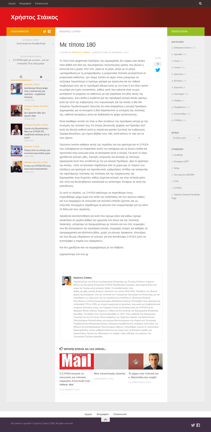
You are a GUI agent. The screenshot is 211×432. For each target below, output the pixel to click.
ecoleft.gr (178, 155)
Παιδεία (177, 100)
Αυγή (176, 61)
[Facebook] (49, 31)
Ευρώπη (178, 87)
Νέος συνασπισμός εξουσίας (109, 373)
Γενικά (36, 106)
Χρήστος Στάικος (34, 17)
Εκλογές (65, 31)
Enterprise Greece (182, 47)
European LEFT (181, 161)
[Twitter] (44, 31)
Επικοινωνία (41, 3)
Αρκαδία (27, 106)
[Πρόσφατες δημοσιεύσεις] (21, 77)
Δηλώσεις (178, 74)
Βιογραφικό (25, 3)
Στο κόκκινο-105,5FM (184, 174)
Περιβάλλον (180, 107)
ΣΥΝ (176, 181)
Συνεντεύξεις (180, 114)
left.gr (176, 168)
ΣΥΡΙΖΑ (76, 31)
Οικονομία (179, 94)
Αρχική (12, 3)
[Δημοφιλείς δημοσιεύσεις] (41, 77)
